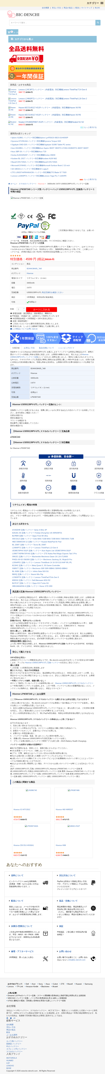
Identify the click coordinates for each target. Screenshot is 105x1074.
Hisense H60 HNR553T (64, 809)
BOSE (8, 1068)
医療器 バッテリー (13, 1044)
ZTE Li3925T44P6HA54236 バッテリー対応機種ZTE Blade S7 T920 (38, 172)
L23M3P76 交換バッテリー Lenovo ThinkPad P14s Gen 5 (35, 577)
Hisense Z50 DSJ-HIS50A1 (24, 845)
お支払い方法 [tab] (29, 348)
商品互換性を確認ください (52, 292)
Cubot (55, 984)
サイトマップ (86, 8)
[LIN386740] (31, 798)
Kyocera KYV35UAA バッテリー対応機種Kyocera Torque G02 (36, 141)
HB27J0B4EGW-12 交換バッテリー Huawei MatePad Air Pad (36, 542)
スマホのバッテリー (27, 184)
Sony (41, 984)
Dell (27, 984)
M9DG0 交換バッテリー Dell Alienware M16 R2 (31, 580)
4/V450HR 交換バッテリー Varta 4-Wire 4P (29, 530)
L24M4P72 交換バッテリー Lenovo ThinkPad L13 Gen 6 (35, 548)
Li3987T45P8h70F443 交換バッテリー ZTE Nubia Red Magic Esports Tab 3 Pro (44, 554)
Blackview (45, 986)
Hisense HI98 (61, 845)
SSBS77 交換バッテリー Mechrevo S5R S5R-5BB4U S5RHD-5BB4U (39, 568)
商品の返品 (68, 8)
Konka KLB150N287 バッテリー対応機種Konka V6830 (33, 155)
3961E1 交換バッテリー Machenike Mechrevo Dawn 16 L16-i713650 (40, 556)
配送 (77, 8)
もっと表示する (90, 127)
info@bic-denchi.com (76, 960)
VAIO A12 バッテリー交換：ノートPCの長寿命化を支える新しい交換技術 (37, 998)
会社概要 (45, 8)
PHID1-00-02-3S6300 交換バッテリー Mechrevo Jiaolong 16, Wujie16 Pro (42, 559)
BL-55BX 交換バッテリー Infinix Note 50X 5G (30, 571)
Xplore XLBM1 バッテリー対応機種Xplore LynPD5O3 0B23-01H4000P (39, 138)
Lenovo (11, 986)
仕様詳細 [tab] (15, 348)
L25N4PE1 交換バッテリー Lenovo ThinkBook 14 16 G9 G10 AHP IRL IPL (42, 562)
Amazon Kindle (32, 986)
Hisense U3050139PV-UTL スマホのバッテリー (74, 683)
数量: (12, 309)
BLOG (97, 8)
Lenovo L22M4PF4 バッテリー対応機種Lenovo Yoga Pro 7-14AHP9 (38, 176)
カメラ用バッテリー (14, 1041)
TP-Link (20, 986)
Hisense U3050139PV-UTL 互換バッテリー (42, 663)
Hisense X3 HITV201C (22, 809)
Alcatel (55, 986)
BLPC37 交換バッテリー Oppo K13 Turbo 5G (30, 583)
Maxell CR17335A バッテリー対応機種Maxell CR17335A (34, 162)
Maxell (70, 984)
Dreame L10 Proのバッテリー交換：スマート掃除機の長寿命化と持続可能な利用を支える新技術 (47, 995)
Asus (48, 984)
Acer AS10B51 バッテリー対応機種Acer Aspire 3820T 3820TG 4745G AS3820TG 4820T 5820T (50, 148)
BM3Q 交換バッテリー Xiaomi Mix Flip (27, 574)
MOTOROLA (11, 1058)
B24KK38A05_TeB (34, 269)
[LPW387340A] (31, 834)
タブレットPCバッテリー (16, 1049)
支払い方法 (56, 8)
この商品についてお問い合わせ (25, 329)
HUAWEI (9, 1060)
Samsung (88, 984)
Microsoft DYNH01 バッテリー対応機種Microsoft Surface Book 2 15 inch (40, 165)
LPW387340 (15, 437)
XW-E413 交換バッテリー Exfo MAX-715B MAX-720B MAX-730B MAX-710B (43, 539)
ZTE (62, 984)
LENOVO (10, 1066)
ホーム (13, 184)
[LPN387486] (74, 798)
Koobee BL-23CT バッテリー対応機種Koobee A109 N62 (34, 158)
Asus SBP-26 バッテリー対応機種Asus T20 (28, 151)
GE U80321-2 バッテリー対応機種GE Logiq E (29, 169)
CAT (8, 1063)
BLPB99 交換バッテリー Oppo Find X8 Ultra (30, 536)
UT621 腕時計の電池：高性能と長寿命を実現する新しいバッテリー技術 (37, 1001)
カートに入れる (41, 309)
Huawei (79, 984)
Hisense (41, 184)
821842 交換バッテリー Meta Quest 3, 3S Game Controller (36, 565)
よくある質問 (11, 1035)
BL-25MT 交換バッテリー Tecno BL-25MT (29, 545)
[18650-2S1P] (74, 834)
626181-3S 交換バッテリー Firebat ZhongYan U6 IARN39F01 (37, 533)
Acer (34, 984)
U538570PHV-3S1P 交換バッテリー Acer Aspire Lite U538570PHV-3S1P (41, 551)
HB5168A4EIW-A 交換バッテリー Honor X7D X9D (32, 586)
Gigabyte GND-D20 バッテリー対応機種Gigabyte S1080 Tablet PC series (41, 145)
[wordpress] (7, 1018)
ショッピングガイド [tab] (66, 348)
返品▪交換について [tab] (46, 348)
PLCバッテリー (12, 1046)
